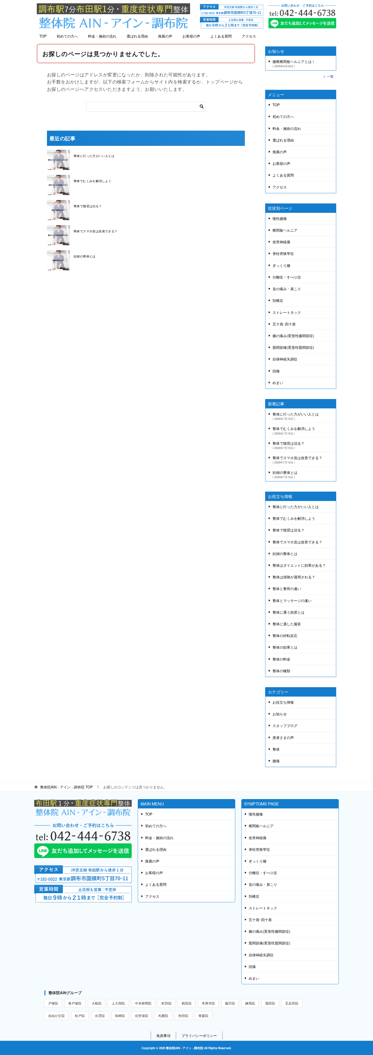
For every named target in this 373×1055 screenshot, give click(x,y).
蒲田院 (270, 1003)
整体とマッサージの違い (292, 600)
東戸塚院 (74, 1003)
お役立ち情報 (283, 702)
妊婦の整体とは (85, 256)
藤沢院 (230, 1003)
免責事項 (163, 1035)
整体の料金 (281, 659)
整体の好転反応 (285, 635)
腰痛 (276, 760)
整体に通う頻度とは (288, 612)
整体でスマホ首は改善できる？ (96, 231)
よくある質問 (221, 36)
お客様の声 (191, 36)
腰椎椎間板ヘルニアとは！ (294, 63)
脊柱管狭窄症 (283, 253)
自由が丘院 (56, 1015)
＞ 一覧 (328, 76)
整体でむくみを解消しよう (92, 181)
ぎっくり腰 (281, 265)
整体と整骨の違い (287, 588)
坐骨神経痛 (281, 241)
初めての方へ (67, 36)
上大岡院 (118, 1003)
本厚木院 (208, 1003)
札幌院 (163, 1015)
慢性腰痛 (280, 218)
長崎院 (120, 1015)
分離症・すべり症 (287, 277)
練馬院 (250, 1003)
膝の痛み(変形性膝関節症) (293, 335)
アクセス (249, 36)
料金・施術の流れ (102, 36)
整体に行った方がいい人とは (94, 155)
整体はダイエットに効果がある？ (299, 565)
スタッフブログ (285, 725)
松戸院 (80, 1015)
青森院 (203, 1015)
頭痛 (276, 370)
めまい (278, 382)
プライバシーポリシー (199, 1035)
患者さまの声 (283, 737)
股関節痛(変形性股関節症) (293, 347)
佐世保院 (141, 1015)
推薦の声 (165, 36)
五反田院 (291, 1003)
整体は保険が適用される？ (294, 576)
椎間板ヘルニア (285, 230)
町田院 (167, 1003)
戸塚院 (53, 1003)
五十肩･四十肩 (284, 323)
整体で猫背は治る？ (88, 206)
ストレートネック (287, 312)
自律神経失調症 (285, 358)
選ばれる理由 (137, 36)
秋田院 (183, 1015)
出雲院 (100, 1015)
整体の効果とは (285, 647)
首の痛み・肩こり (287, 288)
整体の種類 (281, 670)
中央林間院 (143, 1003)
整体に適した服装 (287, 623)
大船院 (96, 1003)
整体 (276, 749)
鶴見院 (187, 1003)
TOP (42, 36)
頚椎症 (278, 300)
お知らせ (280, 713)
